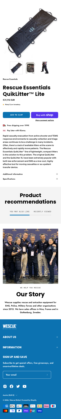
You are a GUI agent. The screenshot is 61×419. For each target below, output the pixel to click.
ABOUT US (9, 337)
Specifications (9, 178)
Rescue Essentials (10, 79)
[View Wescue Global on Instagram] (5, 386)
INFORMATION (12, 347)
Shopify (33, 400)
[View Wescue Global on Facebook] (11, 386)
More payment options (44, 120)
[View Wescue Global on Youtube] (24, 386)
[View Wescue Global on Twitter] (18, 386)
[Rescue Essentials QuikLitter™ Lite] (16, 68)
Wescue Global (15, 400)
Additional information (13, 174)
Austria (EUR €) (8, 395)
